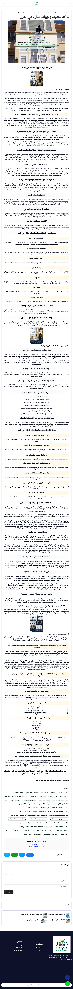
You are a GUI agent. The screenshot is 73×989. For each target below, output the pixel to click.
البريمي (66, 792)
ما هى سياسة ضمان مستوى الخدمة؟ (36, 594)
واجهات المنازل (19, 830)
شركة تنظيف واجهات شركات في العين (37, 815)
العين (27, 687)
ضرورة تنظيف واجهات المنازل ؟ (36, 532)
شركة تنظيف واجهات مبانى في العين (38, 819)
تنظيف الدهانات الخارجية (36, 221)
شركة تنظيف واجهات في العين (18, 815)
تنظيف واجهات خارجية (44, 800)
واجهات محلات (27, 834)
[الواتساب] (67, 983)
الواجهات (15, 792)
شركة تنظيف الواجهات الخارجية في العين (58, 807)
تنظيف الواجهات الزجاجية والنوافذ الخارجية (36, 180)
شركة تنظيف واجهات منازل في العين (36, 68)
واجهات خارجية (64, 834)
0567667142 (35, 844)
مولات (38, 830)
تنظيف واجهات (9, 796)
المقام (22, 792)
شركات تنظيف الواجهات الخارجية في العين (57, 804)
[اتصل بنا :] (67, 977)
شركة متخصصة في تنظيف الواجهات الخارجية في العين (33, 826)
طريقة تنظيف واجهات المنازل (61, 830)
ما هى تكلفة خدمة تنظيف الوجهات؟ (36, 572)
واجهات (27, 830)
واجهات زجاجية (37, 834)
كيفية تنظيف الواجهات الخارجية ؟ (36, 557)
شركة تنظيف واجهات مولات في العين (59, 826)
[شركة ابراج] (37, 3)
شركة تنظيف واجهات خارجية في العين (36, 807)
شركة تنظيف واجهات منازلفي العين (20, 822)
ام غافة (50, 796)
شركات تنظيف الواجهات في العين (37, 804)
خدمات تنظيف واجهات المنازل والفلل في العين (36, 150)
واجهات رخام (55, 834)
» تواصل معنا (18, 947)
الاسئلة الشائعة (39, 947)
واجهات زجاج (46, 834)
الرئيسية (20, 945)
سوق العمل (23, 764)
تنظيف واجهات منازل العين (29, 800)
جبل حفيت (17, 800)
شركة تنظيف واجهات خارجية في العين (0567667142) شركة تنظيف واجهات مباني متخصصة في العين (43, 811)
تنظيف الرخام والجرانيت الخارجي (36, 209)
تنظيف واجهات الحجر (36, 195)
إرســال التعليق (8, 892)
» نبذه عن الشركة (18, 950)
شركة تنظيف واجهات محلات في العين (17, 819)
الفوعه (36, 792)
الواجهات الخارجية (64, 796)
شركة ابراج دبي (22, 804)
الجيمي (60, 792)
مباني (49, 830)
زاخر (12, 800)
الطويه (47, 792)
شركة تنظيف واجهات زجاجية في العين (58, 815)
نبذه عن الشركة (39, 950)
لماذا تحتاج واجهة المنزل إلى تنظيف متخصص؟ (36, 131)
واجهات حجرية (9, 830)
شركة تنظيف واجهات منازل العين (60, 822)
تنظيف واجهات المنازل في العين (60, 800)
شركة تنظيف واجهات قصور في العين (59, 819)
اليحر (56, 796)
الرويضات (53, 792)
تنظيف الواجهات (34, 796)
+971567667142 (34, 847)
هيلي (33, 830)
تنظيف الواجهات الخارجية (21, 796)
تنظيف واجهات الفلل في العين (36, 165)
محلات (44, 830)
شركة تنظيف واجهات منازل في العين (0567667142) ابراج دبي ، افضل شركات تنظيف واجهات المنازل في (40, 108)
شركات (6, 800)
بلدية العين (43, 796)
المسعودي (29, 792)
